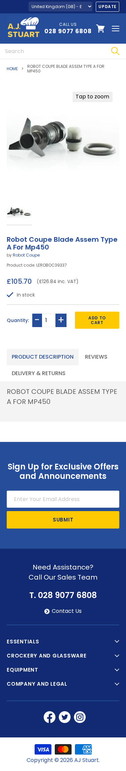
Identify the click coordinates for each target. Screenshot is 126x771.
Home (12, 68)
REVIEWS (96, 357)
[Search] (115, 51)
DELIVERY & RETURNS (39, 373)
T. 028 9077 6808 (63, 595)
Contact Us (67, 611)
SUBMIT (63, 519)
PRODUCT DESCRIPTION (43, 357)
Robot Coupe (26, 255)
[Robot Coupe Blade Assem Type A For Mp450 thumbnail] (19, 212)
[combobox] (52, 51)
